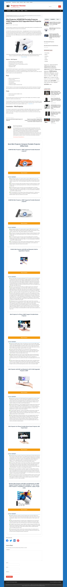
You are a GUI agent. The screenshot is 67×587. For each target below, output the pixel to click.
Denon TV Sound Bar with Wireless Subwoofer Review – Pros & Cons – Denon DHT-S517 (56, 100)
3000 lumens (46, 71)
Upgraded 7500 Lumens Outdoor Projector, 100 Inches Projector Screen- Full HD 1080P (55, 23)
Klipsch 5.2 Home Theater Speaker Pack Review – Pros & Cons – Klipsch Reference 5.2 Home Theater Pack (56, 93)
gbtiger (57, 77)
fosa (55, 77)
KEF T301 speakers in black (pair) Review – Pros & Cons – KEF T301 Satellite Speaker (56, 113)
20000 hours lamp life (47, 74)
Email (7, 567)
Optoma (13, 10)
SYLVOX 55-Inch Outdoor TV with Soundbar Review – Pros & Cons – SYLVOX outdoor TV (56, 120)
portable (53, 80)
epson (45, 77)
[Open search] (60, 11)
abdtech (45, 75)
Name (7, 562)
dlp (54, 75)
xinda (51, 84)
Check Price (30, 103)
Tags (58, 19)
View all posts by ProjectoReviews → (19, 136)
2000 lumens (52, 69)
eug (50, 77)
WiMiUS (26, 10)
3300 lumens (46, 72)
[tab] (47, 19)
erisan (48, 77)
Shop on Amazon (24, 172)
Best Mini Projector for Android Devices (51, 45)
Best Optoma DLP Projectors (49, 41)
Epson (18, 10)
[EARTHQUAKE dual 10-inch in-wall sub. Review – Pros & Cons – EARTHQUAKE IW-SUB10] (47, 105)
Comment (8, 549)
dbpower (50, 75)
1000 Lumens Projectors (54, 64)
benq (47, 75)
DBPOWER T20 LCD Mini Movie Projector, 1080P (55, 29)
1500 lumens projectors (50, 67)
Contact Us (21, 2)
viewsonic (55, 82)
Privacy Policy (14, 2)
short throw (48, 82)
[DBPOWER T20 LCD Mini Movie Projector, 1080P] (46, 28)
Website (7, 571)
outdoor (46, 80)
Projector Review (18, 5)
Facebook (31, 2)
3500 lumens (51, 72)
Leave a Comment (15, 24)
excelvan (52, 77)
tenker (52, 82)
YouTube (27, 2)
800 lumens (47, 64)
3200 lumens (53, 71)
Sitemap (18, 2)
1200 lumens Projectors (50, 66)
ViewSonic (9, 10)
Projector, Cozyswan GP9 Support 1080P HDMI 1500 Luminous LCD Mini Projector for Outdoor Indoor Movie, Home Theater (55, 35)
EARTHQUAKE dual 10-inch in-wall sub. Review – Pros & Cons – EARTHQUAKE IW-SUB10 (56, 107)
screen (45, 82)
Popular (47, 19)
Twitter (25, 2)
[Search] (59, 6)
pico (49, 80)
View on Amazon (24, 56)
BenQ (22, 10)
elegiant (57, 75)
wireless (46, 84)
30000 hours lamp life (54, 74)
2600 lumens (58, 69)
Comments (53, 19)
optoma (57, 78)
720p (45, 64)
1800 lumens (47, 69)
